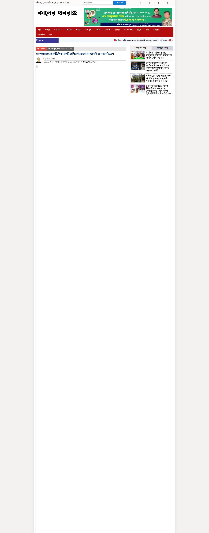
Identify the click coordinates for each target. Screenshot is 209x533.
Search (120, 2)
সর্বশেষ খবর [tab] (141, 48)
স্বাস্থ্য (147, 30)
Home (42, 49)
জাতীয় (47, 30)
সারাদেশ (57, 30)
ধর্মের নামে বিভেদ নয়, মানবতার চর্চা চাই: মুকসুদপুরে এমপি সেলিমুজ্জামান (137, 40)
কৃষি (50, 34)
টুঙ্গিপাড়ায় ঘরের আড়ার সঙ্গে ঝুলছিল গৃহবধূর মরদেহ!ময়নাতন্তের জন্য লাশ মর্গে (158, 78)
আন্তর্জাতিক (41, 34)
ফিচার (117, 30)
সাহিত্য (139, 30)
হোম (39, 30)
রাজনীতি (69, 30)
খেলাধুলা (88, 30)
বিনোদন (98, 30)
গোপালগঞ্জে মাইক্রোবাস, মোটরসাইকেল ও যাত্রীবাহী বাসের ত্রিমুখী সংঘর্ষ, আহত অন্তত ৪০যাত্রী (157, 67)
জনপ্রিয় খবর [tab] (162, 48)
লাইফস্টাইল (128, 30)
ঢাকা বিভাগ (61, 49)
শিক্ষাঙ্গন (108, 30)
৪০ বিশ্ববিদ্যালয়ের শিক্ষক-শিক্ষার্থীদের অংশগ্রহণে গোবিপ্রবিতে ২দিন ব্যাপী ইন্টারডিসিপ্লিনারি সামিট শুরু (158, 90)
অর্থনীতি (78, 30)
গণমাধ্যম (156, 30)
